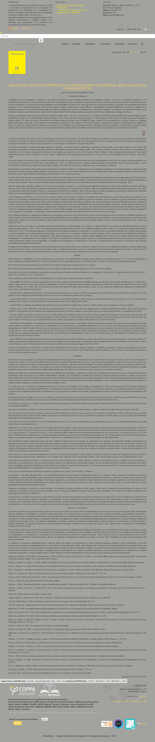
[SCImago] (142, 723)
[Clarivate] (119, 723)
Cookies (125, 701)
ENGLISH (26, 28)
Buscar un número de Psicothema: (23, 719)
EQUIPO (65, 44)
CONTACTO (132, 44)
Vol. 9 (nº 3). (135, 52)
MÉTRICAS (119, 44)
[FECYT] (131, 723)
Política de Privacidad (138, 701)
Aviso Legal (116, 701)
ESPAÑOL (14, 28)
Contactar (143, 696)
